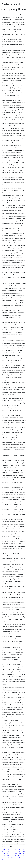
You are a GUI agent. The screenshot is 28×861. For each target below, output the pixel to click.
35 (23, 849)
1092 (3, 849)
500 (16, 853)
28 (15, 855)
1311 (12, 849)
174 (12, 851)
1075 (8, 853)
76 (12, 855)
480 (20, 853)
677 (16, 849)
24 (24, 857)
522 (24, 853)
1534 (24, 851)
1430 (3, 853)
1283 (3, 855)
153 (19, 851)
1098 (8, 855)
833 (15, 851)
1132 (3, 857)
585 (16, 857)
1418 (7, 851)
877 (23, 855)
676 (3, 851)
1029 (20, 857)
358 (12, 857)
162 (20, 849)
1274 (19, 855)
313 (8, 849)
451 (12, 853)
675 (3, 859)
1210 (8, 857)
